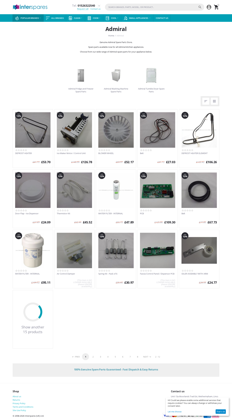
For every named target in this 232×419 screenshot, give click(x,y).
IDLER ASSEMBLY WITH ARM (194, 274)
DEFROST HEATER (23, 153)
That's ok (220, 411)
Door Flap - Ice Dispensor (27, 213)
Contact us (95, 8)
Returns (16, 399)
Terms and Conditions (23, 406)
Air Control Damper (66, 274)
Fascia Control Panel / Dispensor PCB (157, 274)
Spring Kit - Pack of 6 (107, 274)
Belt (142, 153)
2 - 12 (157, 356)
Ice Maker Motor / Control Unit (71, 153)
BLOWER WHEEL (106, 153)
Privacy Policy (19, 403)
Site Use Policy (19, 410)
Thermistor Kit (63, 213)
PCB (142, 213)
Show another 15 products (32, 329)
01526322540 (83, 5)
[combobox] (154, 7)
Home (111, 35)
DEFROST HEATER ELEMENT (194, 153)
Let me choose (174, 411)
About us (17, 396)
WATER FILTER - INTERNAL (110, 213)
